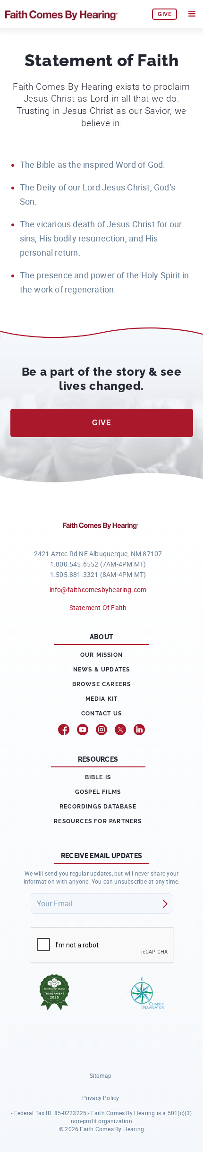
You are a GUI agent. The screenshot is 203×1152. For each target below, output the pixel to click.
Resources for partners (98, 821)
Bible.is (98, 777)
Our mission (101, 655)
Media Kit (101, 699)
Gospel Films (98, 792)
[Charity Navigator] (145, 992)
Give (101, 422)
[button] (192, 14)
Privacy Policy (100, 1097)
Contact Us (101, 713)
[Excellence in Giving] (54, 992)
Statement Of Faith (98, 607)
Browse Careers (101, 684)
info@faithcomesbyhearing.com (98, 589)
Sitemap (100, 1075)
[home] (74, 14)
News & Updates (101, 669)
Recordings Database (97, 806)
